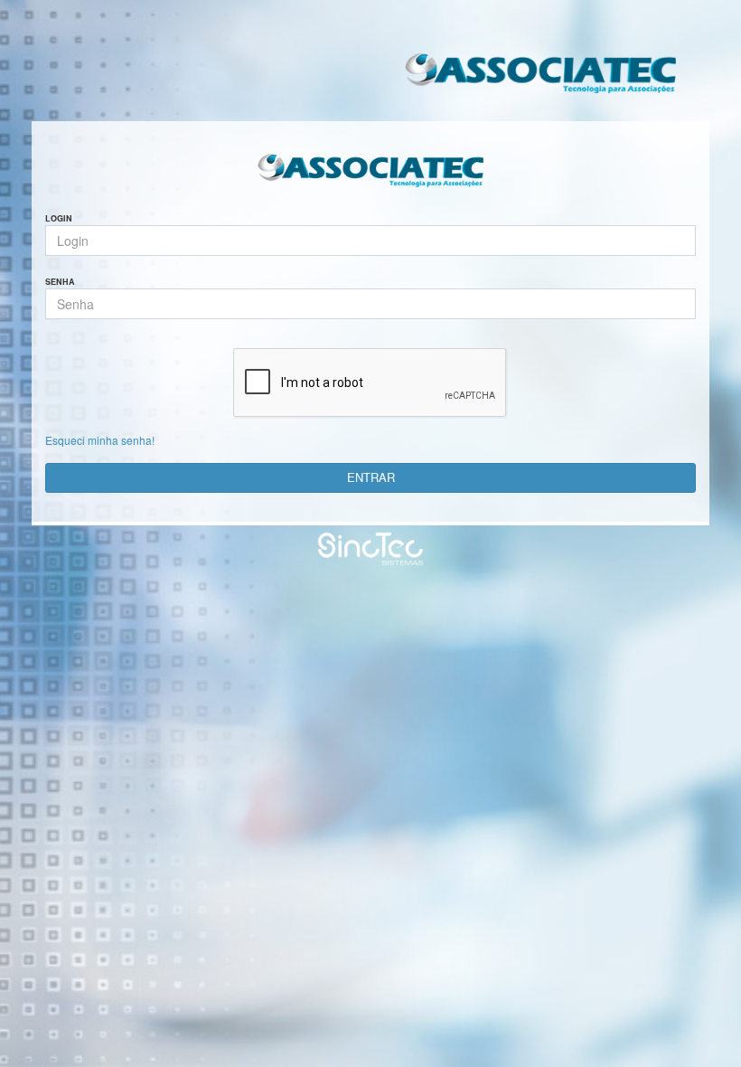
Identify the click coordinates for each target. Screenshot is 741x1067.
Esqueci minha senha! (100, 440)
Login (58, 218)
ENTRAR (371, 477)
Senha (60, 282)
